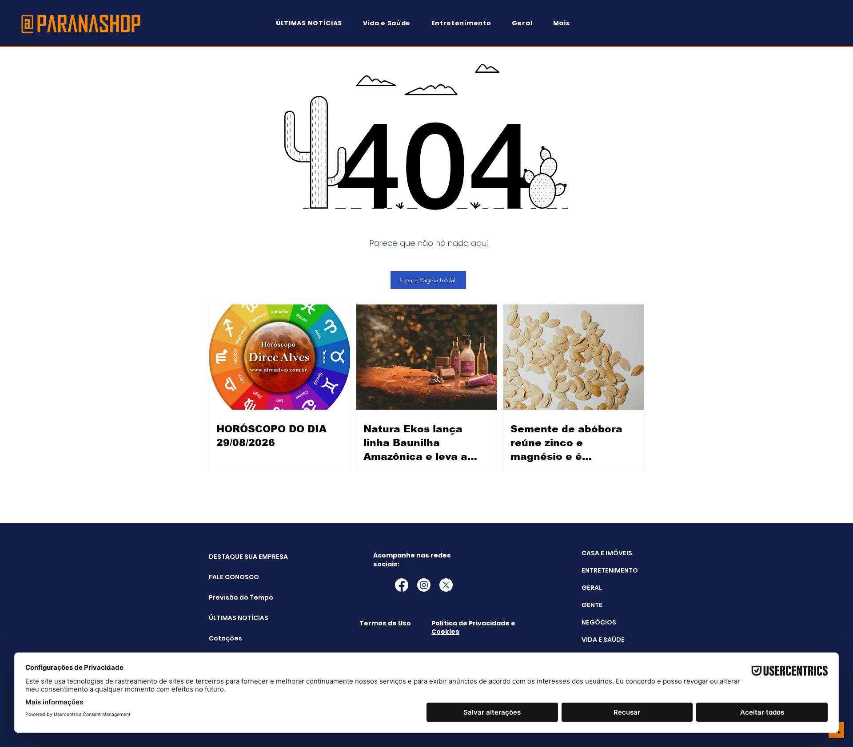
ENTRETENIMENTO (610, 570)
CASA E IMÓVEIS (607, 553)
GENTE (592, 605)
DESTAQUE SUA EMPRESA (231, 556)
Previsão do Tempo (231, 597)
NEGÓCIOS (599, 622)
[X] (446, 585)
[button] (565, 23)
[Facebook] (401, 585)
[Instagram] (423, 585)
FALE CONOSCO (231, 577)
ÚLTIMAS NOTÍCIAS (231, 617)
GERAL (592, 587)
